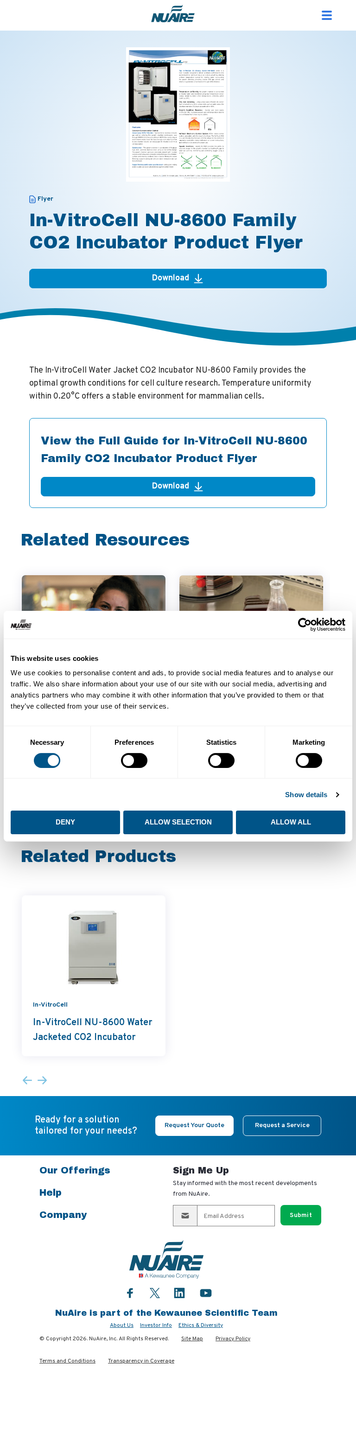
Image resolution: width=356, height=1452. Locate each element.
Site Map (192, 1339)
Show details (306, 795)
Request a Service (282, 1125)
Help (50, 1192)
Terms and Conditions (67, 1361)
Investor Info (156, 1325)
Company (63, 1215)
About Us (122, 1325)
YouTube (206, 1293)
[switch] (134, 760)
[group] (93, 975)
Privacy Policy (233, 1339)
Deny (65, 822)
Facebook (130, 1293)
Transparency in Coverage (141, 1361)
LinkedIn (179, 1293)
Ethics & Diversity (200, 1325)
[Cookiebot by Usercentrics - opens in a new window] (304, 624)
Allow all (291, 822)
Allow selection (178, 822)
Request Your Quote (194, 1125)
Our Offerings (74, 1170)
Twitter (155, 1292)
